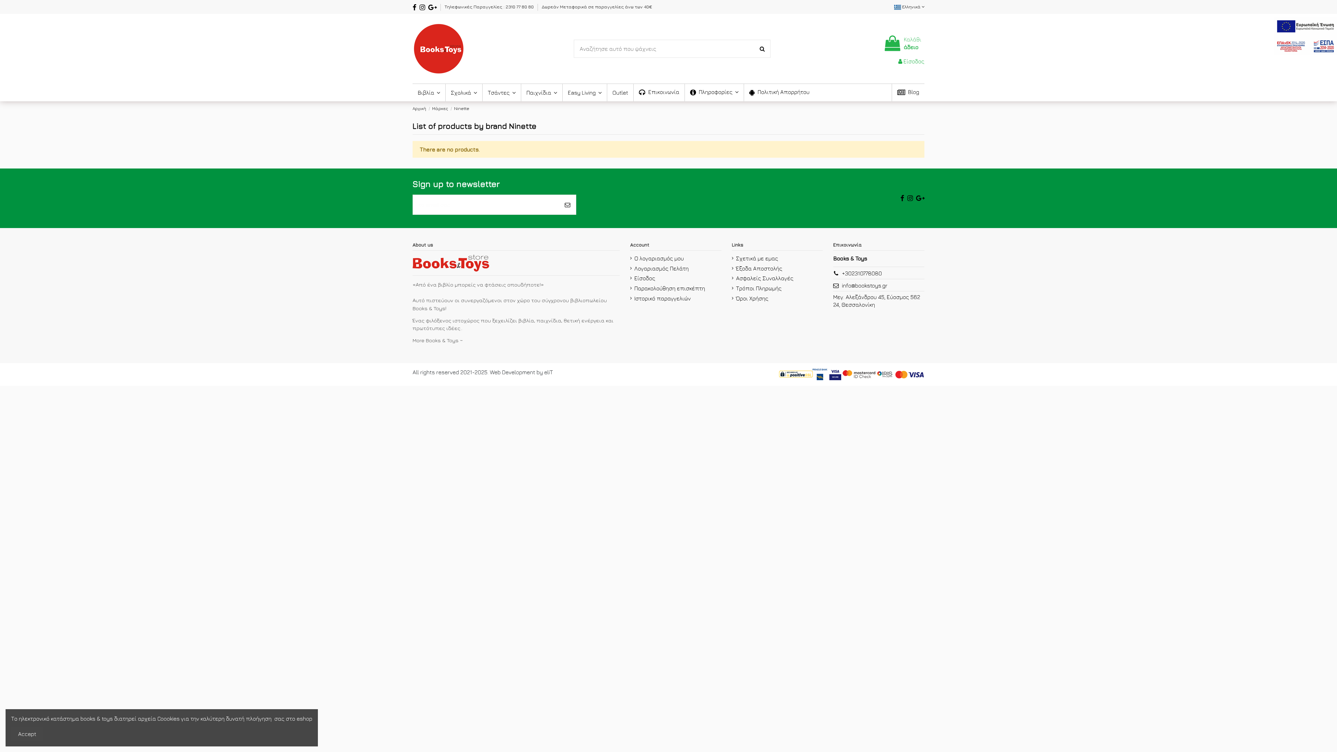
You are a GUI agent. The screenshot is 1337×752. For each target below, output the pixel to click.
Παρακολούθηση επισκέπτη (669, 288)
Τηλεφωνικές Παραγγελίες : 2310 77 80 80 (490, 6)
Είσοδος (644, 278)
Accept (27, 734)
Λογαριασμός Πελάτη (661, 268)
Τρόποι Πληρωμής (759, 288)
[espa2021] (1305, 35)
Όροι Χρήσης (752, 298)
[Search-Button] (762, 49)
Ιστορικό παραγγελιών (662, 298)
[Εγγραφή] (567, 204)
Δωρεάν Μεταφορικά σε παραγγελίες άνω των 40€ (597, 6)
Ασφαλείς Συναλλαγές (764, 278)
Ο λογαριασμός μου (659, 258)
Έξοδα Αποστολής (759, 268)
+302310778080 (862, 273)
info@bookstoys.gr (865, 285)
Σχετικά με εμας (757, 258)
